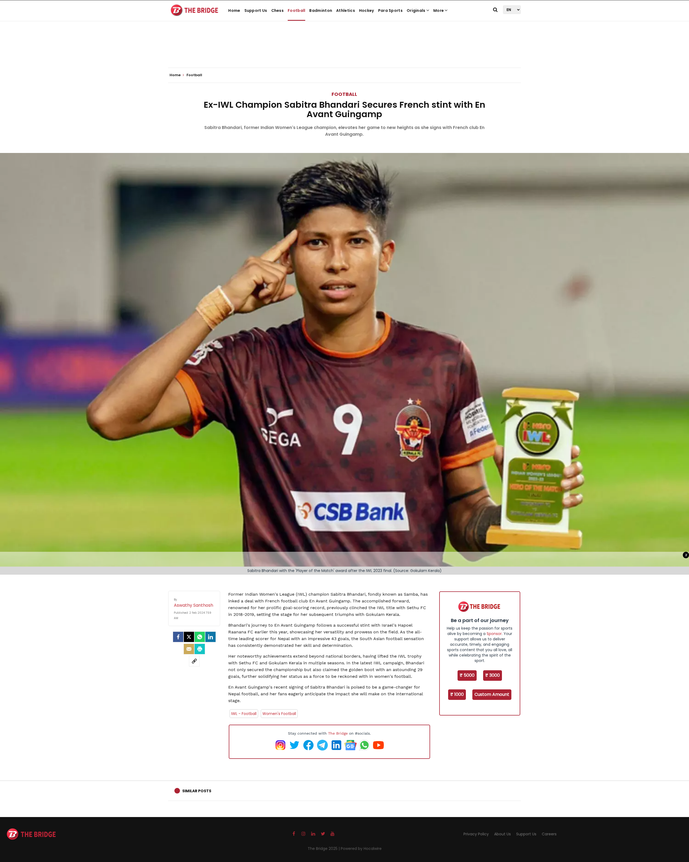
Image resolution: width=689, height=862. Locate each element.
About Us (502, 834)
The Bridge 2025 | (324, 848)
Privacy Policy (476, 834)
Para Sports (390, 10)
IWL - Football (243, 713)
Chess (277, 10)
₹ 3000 (492, 675)
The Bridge (338, 733)
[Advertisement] (344, 51)
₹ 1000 (457, 694)
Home (234, 10)
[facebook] (178, 636)
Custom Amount (491, 694)
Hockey (366, 10)
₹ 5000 (467, 675)
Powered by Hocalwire (361, 848)
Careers (549, 834)
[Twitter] (189, 636)
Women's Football (279, 713)
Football (296, 10)
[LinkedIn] (210, 636)
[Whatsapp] (199, 636)
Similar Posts (196, 791)
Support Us (255, 10)
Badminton (320, 10)
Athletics (345, 10)
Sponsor (494, 633)
